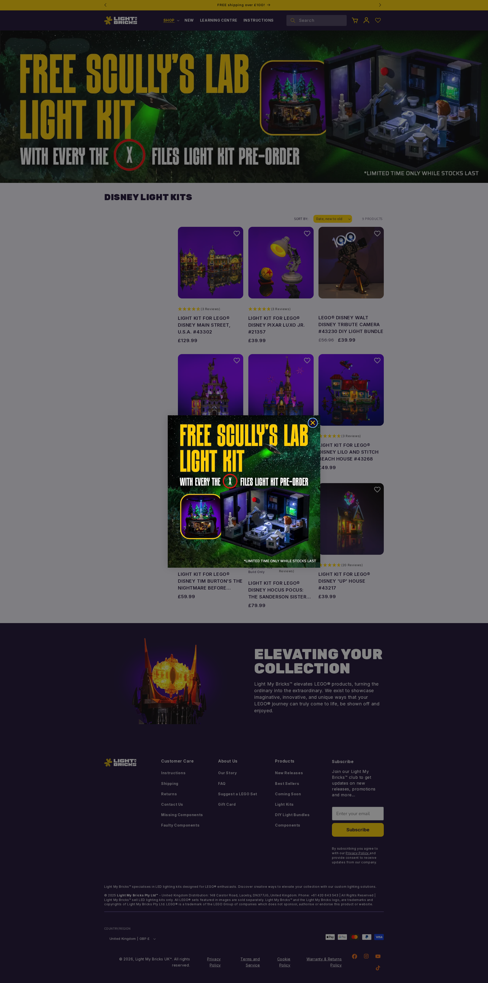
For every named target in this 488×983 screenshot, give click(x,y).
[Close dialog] (312, 422)
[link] (244, 491)
